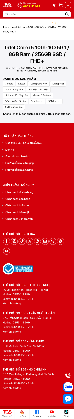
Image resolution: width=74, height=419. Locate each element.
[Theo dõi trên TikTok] (22, 241)
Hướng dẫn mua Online (19, 169)
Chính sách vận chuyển (19, 218)
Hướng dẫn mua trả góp (19, 163)
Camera (9, 83)
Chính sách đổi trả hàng (19, 192)
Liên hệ (9, 149)
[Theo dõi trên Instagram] (14, 241)
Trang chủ (8, 27)
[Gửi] (67, 14)
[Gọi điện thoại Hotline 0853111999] (68, 375)
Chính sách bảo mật (17, 212)
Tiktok (67, 416)
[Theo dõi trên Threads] (37, 241)
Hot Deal (22, 416)
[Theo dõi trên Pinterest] (60, 241)
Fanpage (37, 416)
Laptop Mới (58, 83)
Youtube (52, 416)
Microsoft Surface (42, 95)
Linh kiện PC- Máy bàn (16, 95)
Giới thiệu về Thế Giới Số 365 (23, 143)
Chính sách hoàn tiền (17, 205)
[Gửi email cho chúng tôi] (45, 241)
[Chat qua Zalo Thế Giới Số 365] (68, 387)
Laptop (21, 83)
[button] (61, 5)
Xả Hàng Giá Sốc (13, 107)
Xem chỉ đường (12, 303)
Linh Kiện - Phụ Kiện (38, 89)
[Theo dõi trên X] (29, 241)
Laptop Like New (39, 83)
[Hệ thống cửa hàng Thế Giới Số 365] (55, 4)
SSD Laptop (54, 101)
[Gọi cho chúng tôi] (52, 241)
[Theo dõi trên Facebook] (6, 241)
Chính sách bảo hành (17, 198)
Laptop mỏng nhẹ (14, 89)
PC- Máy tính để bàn (15, 101)
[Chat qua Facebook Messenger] (68, 399)
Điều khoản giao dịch (17, 156)
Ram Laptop (37, 101)
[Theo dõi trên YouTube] (6, 251)
